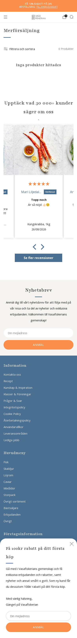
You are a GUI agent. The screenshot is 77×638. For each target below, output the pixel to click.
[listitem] (39, 6)
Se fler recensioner (38, 258)
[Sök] (71, 17)
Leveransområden (15, 433)
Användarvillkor (13, 427)
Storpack (9, 495)
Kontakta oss (12, 374)
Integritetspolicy (14, 407)
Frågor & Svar (13, 401)
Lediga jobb (11, 440)
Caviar (8, 482)
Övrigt (8, 521)
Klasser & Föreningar (17, 394)
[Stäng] (71, 543)
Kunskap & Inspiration (18, 388)
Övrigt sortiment (15, 501)
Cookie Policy (12, 414)
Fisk (6, 462)
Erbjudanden (12, 514)
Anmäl (38, 627)
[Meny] (6, 17)
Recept (8, 381)
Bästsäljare (11, 508)
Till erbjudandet (47, 7)
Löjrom (8, 475)
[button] (35, 247)
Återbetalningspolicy (17, 420)
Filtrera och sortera (22, 49)
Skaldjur (9, 469)
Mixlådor (9, 488)
